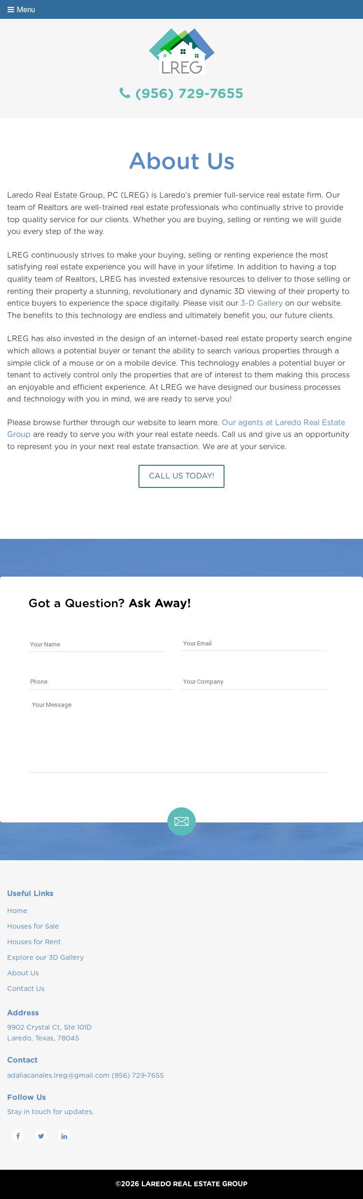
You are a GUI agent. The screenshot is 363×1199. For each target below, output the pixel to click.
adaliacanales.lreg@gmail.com (58, 1075)
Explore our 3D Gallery (45, 957)
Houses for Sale (33, 926)
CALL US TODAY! (181, 476)
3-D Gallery (262, 303)
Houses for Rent (34, 942)
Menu (26, 9)
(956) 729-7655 (189, 94)
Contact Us (25, 988)
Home (17, 910)
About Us (23, 973)
